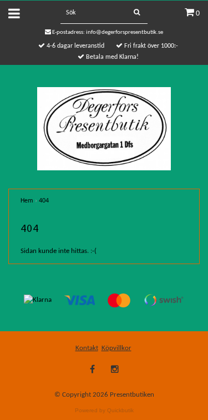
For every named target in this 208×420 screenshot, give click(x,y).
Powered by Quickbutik (104, 410)
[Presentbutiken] (104, 128)
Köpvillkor (116, 348)
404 (44, 201)
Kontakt (86, 348)
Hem (27, 201)
